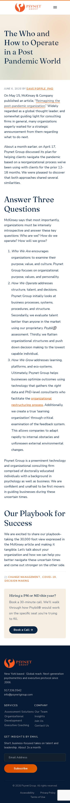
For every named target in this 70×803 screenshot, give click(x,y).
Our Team (41, 711)
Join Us (39, 721)
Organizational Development (14, 718)
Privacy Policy (47, 792)
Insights (40, 716)
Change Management (24, 577)
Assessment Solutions (19, 711)
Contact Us (42, 725)
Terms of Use (37, 797)
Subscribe (21, 768)
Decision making (17, 580)
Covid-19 (49, 577)
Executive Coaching (16, 725)
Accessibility (27, 792)
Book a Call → (23, 630)
